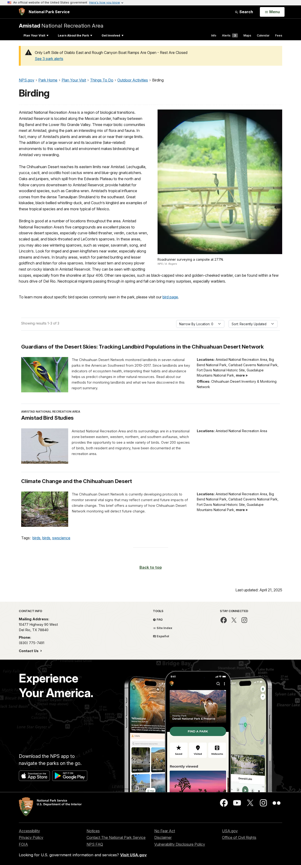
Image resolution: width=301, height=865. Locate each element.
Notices (93, 830)
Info (213, 35)
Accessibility (29, 830)
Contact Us (29, 651)
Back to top (150, 567)
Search (245, 11)
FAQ (159, 619)
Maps (247, 35)
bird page (170, 297)
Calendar (263, 35)
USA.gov (230, 830)
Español (162, 636)
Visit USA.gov (133, 855)
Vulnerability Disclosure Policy (179, 844)
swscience (61, 538)
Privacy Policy (31, 837)
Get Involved (111, 35)
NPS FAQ (95, 844)
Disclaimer (163, 837)
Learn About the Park (73, 35)
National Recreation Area (61, 25)
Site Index (164, 628)
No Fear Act (164, 830)
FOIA (23, 844)
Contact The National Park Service (116, 837)
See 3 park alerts (49, 58)
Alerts (229, 35)
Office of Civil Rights (239, 837)
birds (36, 538)
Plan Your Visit (34, 35)
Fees (278, 35)
